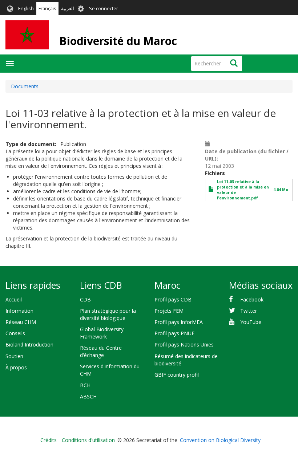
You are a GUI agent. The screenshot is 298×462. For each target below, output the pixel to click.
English (26, 8)
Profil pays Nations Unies (184, 344)
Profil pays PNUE (174, 333)
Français (47, 8)
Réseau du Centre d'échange (101, 351)
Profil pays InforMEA (178, 322)
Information (19, 310)
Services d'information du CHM (110, 370)
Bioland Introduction (29, 344)
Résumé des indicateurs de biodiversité (186, 360)
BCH (85, 385)
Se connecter (103, 8)
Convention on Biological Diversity (220, 440)
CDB (85, 299)
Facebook (251, 299)
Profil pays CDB (173, 299)
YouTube (250, 322)
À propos (16, 367)
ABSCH (88, 396)
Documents (25, 86)
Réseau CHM (20, 322)
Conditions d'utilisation (88, 440)
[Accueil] (27, 34)
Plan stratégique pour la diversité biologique (108, 314)
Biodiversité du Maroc (118, 40)
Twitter (248, 310)
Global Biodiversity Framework (102, 333)
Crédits (48, 440)
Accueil (13, 299)
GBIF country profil (176, 374)
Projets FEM (169, 310)
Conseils (15, 333)
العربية (67, 8)
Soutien (14, 356)
